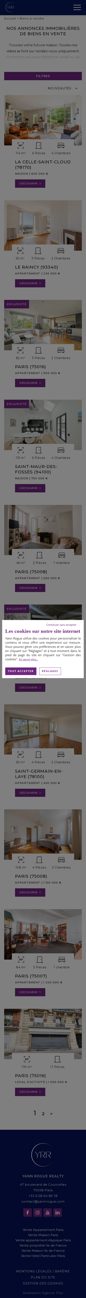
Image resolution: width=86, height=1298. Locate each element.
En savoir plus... (28, 659)
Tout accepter (21, 671)
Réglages (50, 671)
